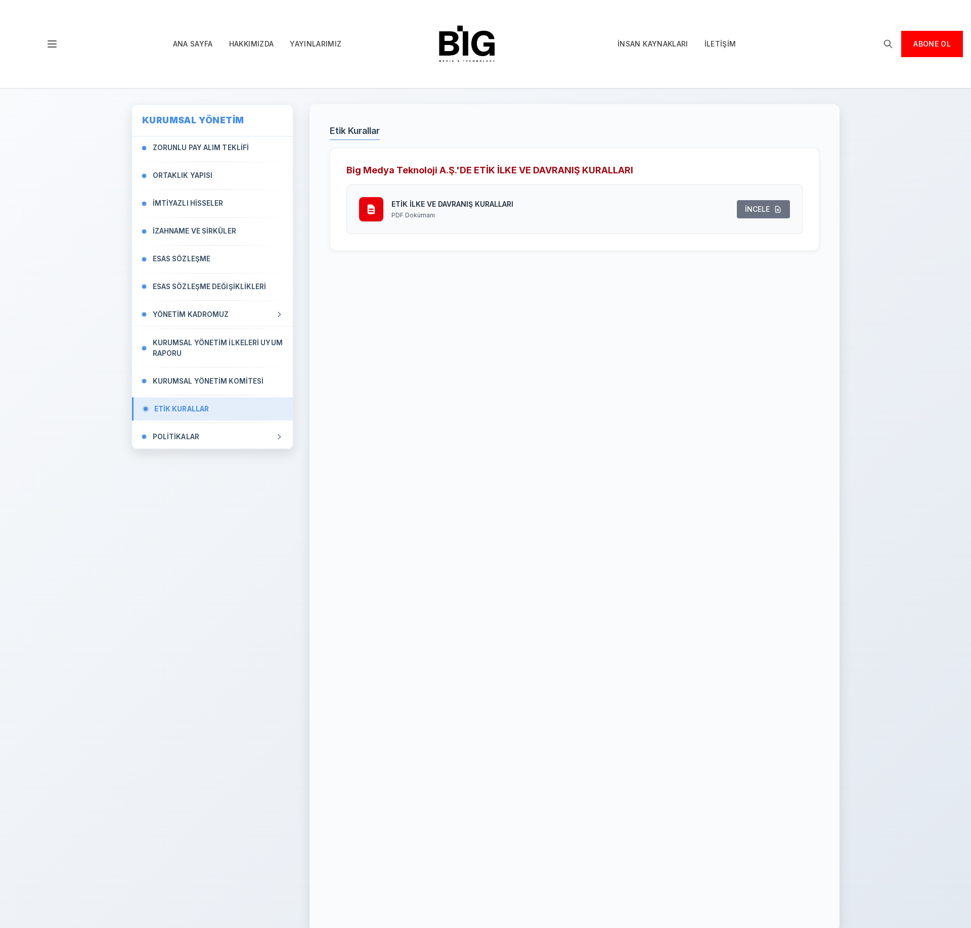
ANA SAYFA (193, 43)
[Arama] (888, 44)
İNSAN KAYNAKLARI (652, 43)
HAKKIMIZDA (251, 43)
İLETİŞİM (720, 43)
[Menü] (52, 44)
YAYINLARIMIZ (315, 43)
